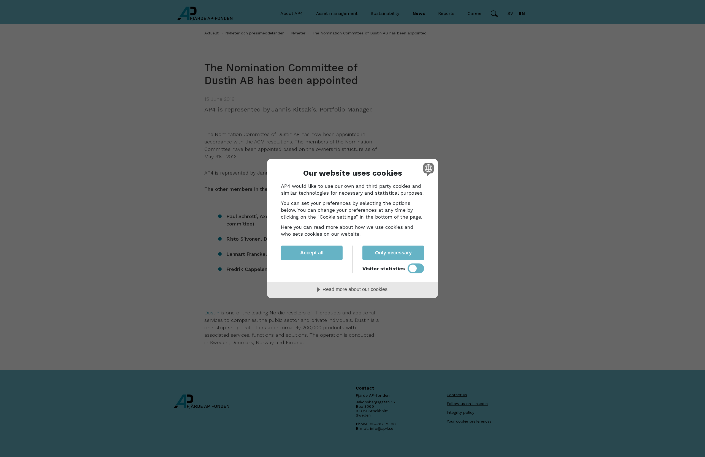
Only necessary (393, 252)
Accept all (312, 252)
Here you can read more (309, 227)
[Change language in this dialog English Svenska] (427, 169)
